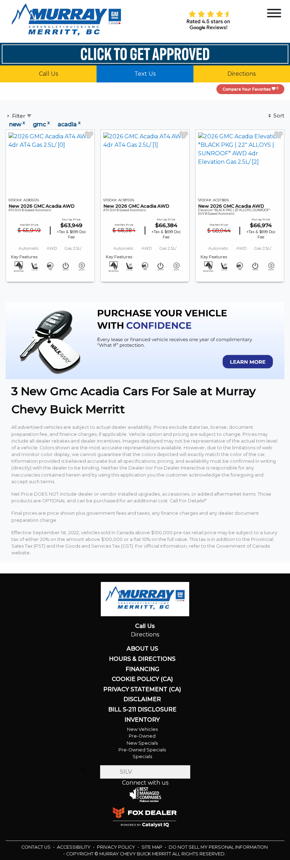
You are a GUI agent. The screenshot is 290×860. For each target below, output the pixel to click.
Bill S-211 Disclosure (142, 709)
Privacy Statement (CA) (142, 689)
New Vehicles (142, 729)
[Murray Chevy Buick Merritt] (66, 21)
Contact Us (36, 847)
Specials (142, 756)
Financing (142, 669)
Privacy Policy (116, 847)
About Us (142, 649)
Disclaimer (142, 699)
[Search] (83, 770)
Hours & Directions (142, 659)
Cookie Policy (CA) (142, 679)
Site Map (152, 847)
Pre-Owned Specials (142, 749)
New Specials (142, 743)
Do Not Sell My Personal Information (218, 847)
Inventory (142, 720)
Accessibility (74, 847)
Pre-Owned (142, 736)
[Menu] (274, 14)
